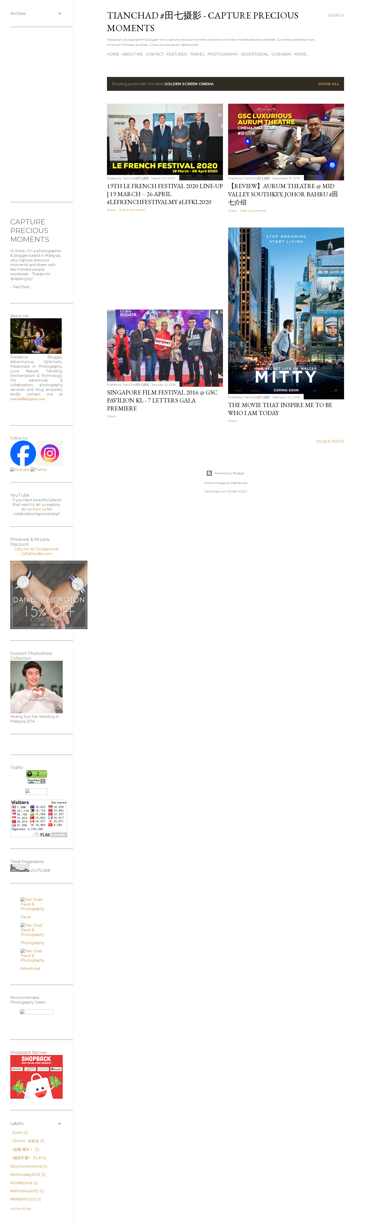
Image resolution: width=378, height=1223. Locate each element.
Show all (328, 84)
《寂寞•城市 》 (24, 1149)
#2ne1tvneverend (28, 1166)
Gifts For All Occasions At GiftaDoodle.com (36, 551)
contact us (36, 509)
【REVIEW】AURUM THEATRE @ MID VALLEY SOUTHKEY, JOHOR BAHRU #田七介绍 (283, 194)
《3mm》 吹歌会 (26, 1141)
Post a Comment (132, 210)
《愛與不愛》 (23, 1158)
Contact (155, 54)
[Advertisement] (165, 261)
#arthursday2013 (27, 1174)
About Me (132, 54)
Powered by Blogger (229, 473)
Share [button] (111, 210)
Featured (176, 54)
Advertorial (255, 54)
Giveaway (282, 54)
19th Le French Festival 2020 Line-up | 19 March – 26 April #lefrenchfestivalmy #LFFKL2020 (165, 194)
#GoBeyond (23, 1183)
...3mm (18, 1132)
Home (113, 54)
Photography (223, 54)
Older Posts (330, 441)
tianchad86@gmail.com (27, 399)
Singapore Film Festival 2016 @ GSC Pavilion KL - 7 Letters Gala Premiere (162, 400)
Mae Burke (239, 483)
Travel (197, 54)
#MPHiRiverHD (26, 1191)
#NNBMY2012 (25, 1199)
